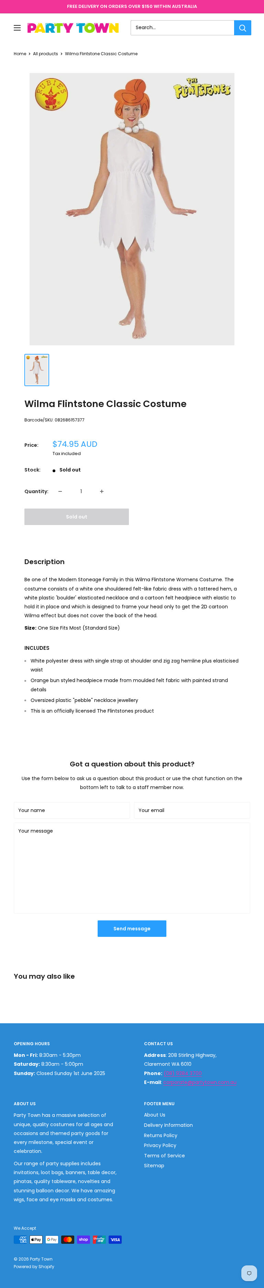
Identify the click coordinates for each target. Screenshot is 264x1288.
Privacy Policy (160, 1145)
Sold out (76, 516)
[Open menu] (17, 28)
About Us (154, 1114)
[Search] (242, 27)
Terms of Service (164, 1155)
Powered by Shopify (34, 1266)
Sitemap (154, 1165)
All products (45, 54)
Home (20, 54)
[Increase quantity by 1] (102, 491)
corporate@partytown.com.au (199, 1082)
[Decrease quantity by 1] (60, 491)
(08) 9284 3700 (183, 1073)
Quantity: (36, 491)
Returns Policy (160, 1135)
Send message (132, 928)
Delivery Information (168, 1125)
